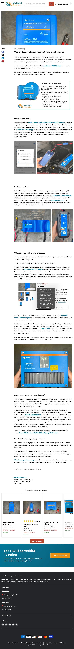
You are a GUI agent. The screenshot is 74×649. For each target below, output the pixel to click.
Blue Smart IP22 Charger (33, 269)
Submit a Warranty (60, 643)
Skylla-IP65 (68, 522)
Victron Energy (7, 526)
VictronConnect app (25, 130)
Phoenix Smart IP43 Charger (51, 523)
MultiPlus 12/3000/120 (32, 415)
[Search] (51, 4)
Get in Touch (59, 555)
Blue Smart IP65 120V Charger (31, 525)
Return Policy (49, 643)
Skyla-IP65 (45, 328)
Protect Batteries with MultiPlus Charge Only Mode (38, 433)
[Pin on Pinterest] (2, 61)
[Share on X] (2, 55)
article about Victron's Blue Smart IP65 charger (46, 123)
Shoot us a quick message (24, 460)
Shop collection (37, 541)
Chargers (39, 469)
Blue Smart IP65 (57, 200)
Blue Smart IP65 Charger (27, 469)
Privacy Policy (25, 643)
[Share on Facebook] (2, 52)
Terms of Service (37, 643)
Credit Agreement (13, 643)
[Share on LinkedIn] (2, 58)
